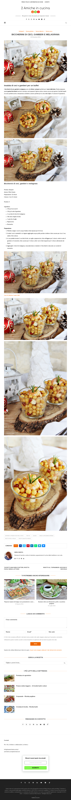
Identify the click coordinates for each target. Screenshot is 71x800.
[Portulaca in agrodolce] (9, 678)
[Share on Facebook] (20, 545)
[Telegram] (41, 19)
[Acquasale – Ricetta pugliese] (9, 698)
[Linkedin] (36, 19)
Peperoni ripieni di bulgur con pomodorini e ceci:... (19, 601)
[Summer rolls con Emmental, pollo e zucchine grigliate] (51, 589)
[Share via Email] (43, 545)
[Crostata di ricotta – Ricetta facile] (9, 709)
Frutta (28, 535)
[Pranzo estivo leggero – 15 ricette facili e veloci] (9, 688)
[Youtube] (39, 19)
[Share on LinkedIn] (31, 545)
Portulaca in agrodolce (23, 675)
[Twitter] (28, 19)
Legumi (34, 535)
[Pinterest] (33, 19)
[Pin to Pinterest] (28, 545)
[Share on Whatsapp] (35, 545)
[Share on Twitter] (24, 545)
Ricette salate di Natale (25, 538)
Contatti (47, 2)
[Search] (66, 22)
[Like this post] (16, 545)
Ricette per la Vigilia (10, 538)
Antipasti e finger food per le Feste (14, 535)
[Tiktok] (44, 19)
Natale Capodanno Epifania (46, 535)
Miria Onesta (18, 552)
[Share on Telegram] (39, 545)
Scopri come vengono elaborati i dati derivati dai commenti (46, 650)
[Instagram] (31, 19)
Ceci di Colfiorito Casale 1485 (12, 295)
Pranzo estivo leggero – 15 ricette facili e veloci (31, 686)
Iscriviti (35, 768)
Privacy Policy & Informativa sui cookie (32, 2)
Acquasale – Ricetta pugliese (25, 696)
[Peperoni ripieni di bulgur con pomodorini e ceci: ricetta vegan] (19, 589)
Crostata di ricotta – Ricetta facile (27, 707)
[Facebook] (26, 19)
